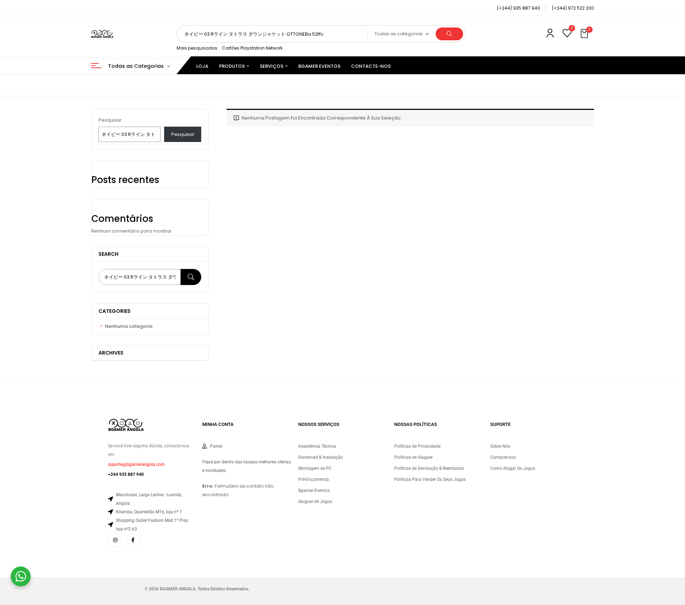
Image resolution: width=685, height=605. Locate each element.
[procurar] (449, 33)
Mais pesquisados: (197, 48)
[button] (585, 34)
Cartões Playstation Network (252, 48)
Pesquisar (110, 120)
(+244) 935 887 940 (518, 8)
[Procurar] (191, 277)
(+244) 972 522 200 (573, 8)
